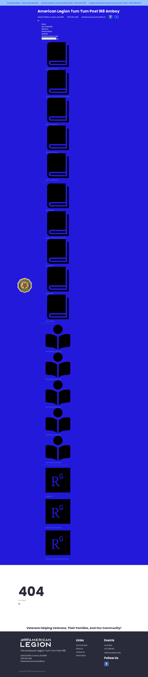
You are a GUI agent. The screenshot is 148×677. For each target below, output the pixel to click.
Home (44, 24)
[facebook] (110, 17)
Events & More (47, 31)
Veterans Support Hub (50, 36)
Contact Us (80, 652)
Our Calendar (109, 648)
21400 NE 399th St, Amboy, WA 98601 (51, 17)
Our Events (108, 645)
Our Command (47, 26)
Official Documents (49, 38)
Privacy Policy (81, 655)
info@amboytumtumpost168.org (93, 17)
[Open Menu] (38, 20)
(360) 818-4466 (72, 17)
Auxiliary (45, 34)
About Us (45, 29)
